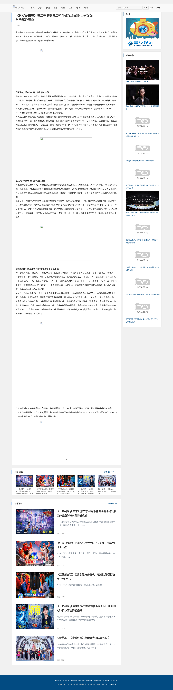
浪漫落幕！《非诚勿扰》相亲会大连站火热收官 (107, 491)
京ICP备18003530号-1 (109, 684)
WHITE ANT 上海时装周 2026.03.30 (138, 81)
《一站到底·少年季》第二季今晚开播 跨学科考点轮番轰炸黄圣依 (24, 491)
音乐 (55, 7)
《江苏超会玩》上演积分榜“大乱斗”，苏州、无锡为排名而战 (45, 491)
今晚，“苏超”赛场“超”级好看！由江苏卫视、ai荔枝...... (81, 584)
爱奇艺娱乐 (97, 680)
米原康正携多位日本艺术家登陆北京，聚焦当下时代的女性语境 (142, 241)
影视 (48, 7)
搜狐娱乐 (81, 680)
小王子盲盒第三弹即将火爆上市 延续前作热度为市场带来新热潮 (143, 320)
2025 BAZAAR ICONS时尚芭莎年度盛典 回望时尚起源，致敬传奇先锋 (143, 124)
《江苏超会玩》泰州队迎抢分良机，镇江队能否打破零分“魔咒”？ (66, 491)
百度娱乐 (106, 680)
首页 (33, 7)
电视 (78, 7)
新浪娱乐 (66, 680)
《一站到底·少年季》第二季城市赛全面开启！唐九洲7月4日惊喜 (86, 491)
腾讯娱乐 (89, 680)
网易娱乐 (114, 680)
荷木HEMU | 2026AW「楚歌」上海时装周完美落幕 (142, 107)
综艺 (71, 7)
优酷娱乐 (74, 680)
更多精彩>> (112, 503)
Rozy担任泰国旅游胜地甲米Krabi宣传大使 (140, 161)
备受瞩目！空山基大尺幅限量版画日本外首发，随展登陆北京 (142, 186)
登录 (151, 7)
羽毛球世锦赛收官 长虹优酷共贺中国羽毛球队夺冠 (143, 294)
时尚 (86, 7)
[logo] (19, 7)
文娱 (40, 7)
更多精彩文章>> (110, 472)
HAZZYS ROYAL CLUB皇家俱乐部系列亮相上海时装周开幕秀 (142, 214)
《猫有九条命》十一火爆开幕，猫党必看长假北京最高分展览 (142, 268)
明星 (63, 7)
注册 (158, 7)
